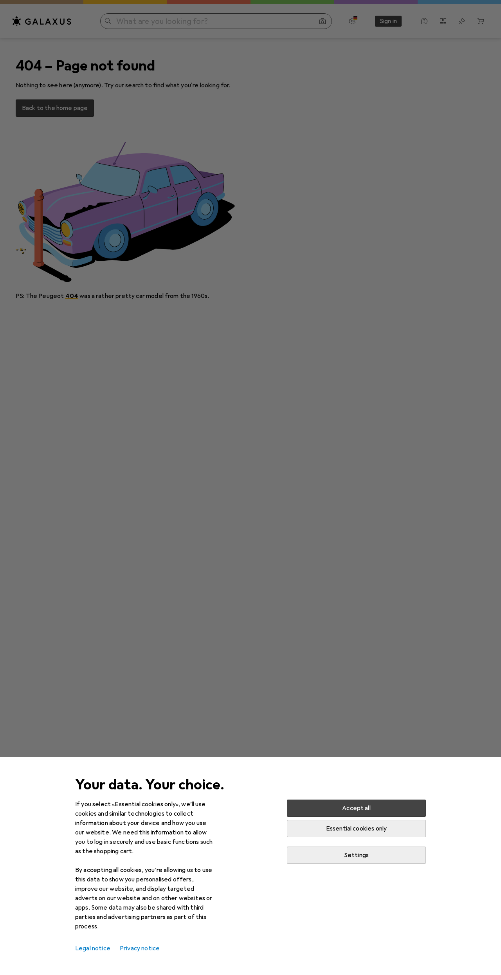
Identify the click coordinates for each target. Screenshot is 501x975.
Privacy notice (140, 948)
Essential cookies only (356, 828)
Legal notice (92, 948)
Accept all (356, 808)
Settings (356, 855)
